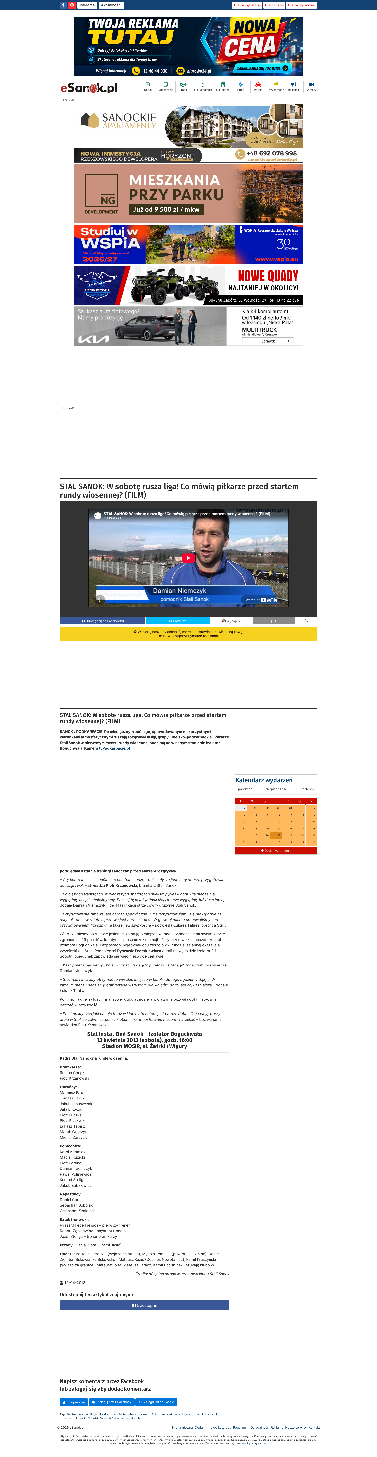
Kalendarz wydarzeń (264, 780)
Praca (183, 89)
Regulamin (240, 1427)
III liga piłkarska (99, 1414)
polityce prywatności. (256, 1443)
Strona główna (182, 1427)
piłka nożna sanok (139, 1414)
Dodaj (148, 89)
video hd (136, 1418)
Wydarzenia (276, 89)
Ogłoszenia (166, 89)
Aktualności (111, 5)
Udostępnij (146, 1305)
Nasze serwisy (296, 1427)
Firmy (240, 89)
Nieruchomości (203, 89)
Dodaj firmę (275, 5)
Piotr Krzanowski (161, 1414)
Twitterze (179, 621)
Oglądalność (259, 1427)
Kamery (311, 89)
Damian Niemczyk (77, 1414)
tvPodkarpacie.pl (114, 748)
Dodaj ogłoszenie (248, 5)
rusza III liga (180, 1414)
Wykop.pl (233, 621)
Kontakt (314, 1427)
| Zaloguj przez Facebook (113, 1402)
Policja (258, 89)
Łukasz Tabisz (118, 1414)
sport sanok (196, 1414)
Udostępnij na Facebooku (104, 621)
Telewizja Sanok (97, 1418)
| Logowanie (75, 1402)
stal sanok (211, 1414)
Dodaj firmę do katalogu (213, 1427)
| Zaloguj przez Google (158, 1402)
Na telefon (223, 89)
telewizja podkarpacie (73, 1418)
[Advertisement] (188, 374)
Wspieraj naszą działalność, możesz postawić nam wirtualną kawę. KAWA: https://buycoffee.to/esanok (190, 634)
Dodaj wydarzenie (303, 5)
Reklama (87, 5)
